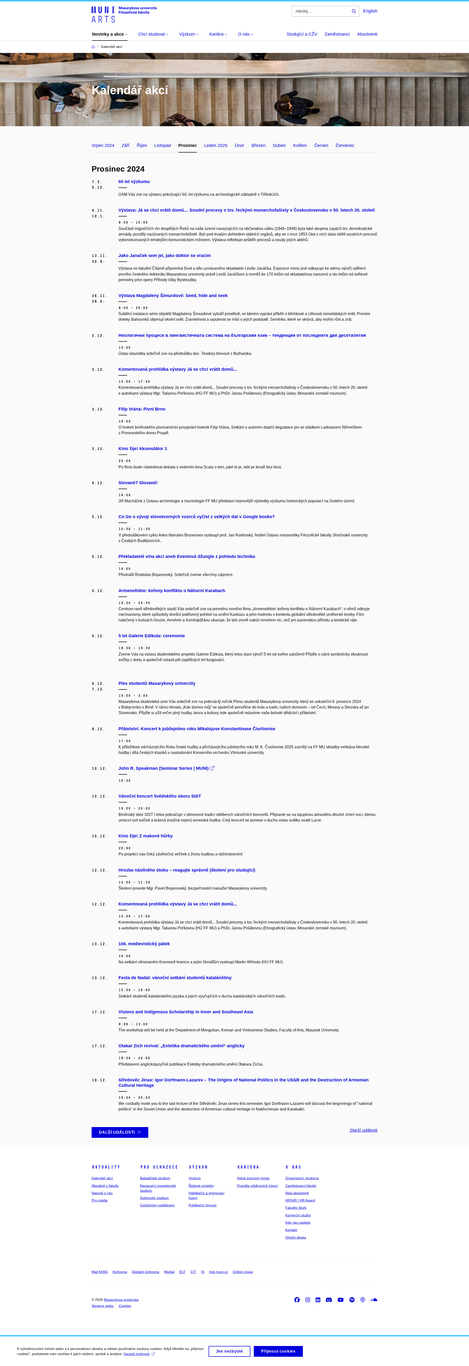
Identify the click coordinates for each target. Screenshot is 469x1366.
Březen (259, 145)
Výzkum (198, 1167)
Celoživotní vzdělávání (157, 1205)
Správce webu (103, 1306)
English (370, 11)
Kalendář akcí (102, 1178)
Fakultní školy (296, 1208)
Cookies (125, 1306)
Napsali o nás (102, 1193)
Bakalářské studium (155, 1178)
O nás (293, 1167)
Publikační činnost (202, 1205)
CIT (193, 1272)
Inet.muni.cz (218, 1272)
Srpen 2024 (103, 145)
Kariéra (248, 1167)
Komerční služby (298, 1215)
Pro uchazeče (159, 1167)
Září (125, 145)
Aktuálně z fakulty (105, 1186)
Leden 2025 (215, 145)
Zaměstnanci (337, 34)
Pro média (99, 1200)
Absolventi (367, 34)
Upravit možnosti (136, 1354)
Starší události (363, 1130)
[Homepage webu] (124, 14)
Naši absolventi (297, 1193)
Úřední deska (295, 1237)
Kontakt (291, 1230)
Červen (321, 145)
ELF (182, 1272)
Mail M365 (100, 1272)
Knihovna (120, 1272)
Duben (279, 145)
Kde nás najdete (297, 1222)
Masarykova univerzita (121, 1300)
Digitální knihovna (145, 1272)
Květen (300, 145)
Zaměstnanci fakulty (300, 1186)
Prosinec (187, 145)
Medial (169, 1272)
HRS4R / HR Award (300, 1200)
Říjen (142, 145)
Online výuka (243, 1272)
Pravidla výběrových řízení (257, 1186)
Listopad (162, 145)
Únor (239, 145)
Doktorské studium (154, 1198)
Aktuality (106, 1167)
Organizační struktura (302, 1178)
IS (202, 1272)
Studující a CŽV (302, 34)
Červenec (345, 145)
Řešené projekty (201, 1186)
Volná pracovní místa (253, 1178)
